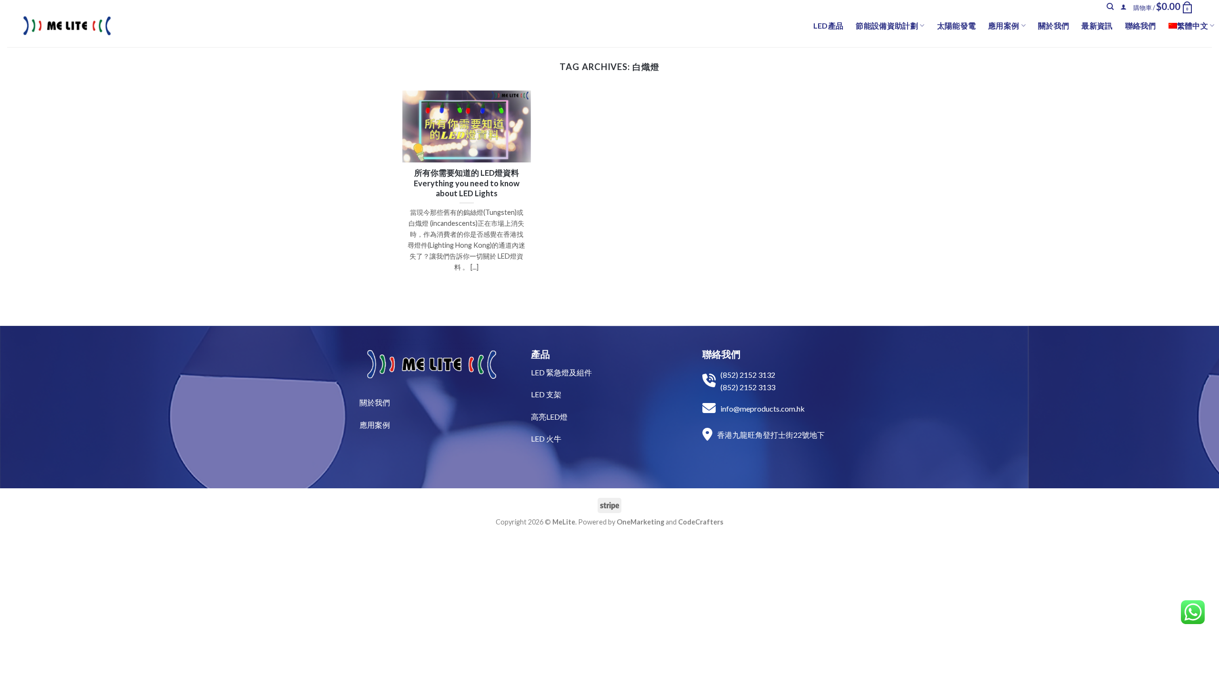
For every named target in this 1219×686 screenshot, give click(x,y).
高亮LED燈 (549, 416)
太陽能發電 (956, 25)
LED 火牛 (546, 438)
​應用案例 (375, 424)
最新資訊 (1096, 25)
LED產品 (828, 25)
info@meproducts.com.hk (762, 408)
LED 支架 (546, 394)
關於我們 (1053, 25)
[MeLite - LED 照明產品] (67, 26)
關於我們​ (375, 402)
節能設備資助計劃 (887, 25)
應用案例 (1003, 25)
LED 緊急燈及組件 (561, 372)
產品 (540, 354)
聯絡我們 (1140, 25)
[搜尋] (1110, 6)
